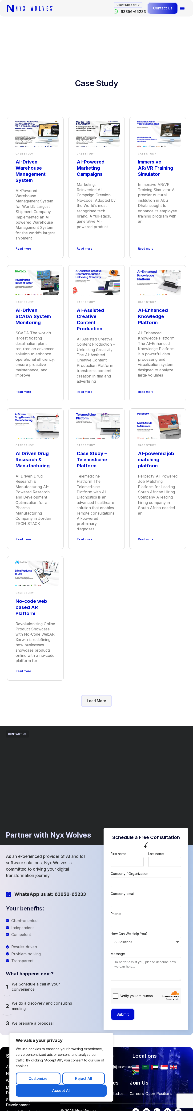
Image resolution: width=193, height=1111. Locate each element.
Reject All (83, 1078)
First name (118, 854)
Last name (156, 854)
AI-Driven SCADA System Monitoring (33, 316)
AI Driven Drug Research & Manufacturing (33, 460)
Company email (122, 894)
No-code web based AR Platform (31, 607)
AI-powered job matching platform (156, 460)
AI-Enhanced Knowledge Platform (153, 316)
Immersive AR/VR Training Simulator (155, 168)
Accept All (61, 1090)
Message (118, 954)
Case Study (25, 153)
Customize (38, 1078)
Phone (116, 914)
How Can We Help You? (129, 934)
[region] (61, 1067)
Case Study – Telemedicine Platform (92, 460)
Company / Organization (129, 874)
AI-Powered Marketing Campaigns (91, 168)
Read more (23, 248)
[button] (128, 5)
